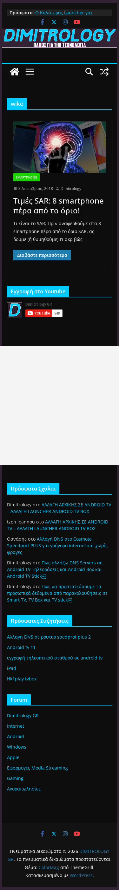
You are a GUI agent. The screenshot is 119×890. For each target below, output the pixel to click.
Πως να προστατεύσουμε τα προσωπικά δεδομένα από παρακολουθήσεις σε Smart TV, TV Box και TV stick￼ (57, 593)
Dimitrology (71, 188)
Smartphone (26, 177)
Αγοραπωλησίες (24, 789)
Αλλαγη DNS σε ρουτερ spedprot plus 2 (49, 637)
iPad (11, 668)
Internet (15, 726)
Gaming (15, 778)
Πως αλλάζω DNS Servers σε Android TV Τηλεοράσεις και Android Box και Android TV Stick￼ (54, 569)
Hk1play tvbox (21, 679)
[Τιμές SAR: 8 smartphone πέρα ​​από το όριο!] (59, 147)
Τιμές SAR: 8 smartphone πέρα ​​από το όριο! (58, 205)
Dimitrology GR (23, 715)
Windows (16, 747)
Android (15, 736)
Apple (13, 757)
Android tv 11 (21, 647)
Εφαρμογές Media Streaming (37, 768)
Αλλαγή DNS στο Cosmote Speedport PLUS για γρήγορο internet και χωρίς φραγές (57, 545)
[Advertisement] (59, 405)
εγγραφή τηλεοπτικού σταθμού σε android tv (54, 658)
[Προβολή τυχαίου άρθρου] (104, 71)
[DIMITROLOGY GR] (59, 32)
